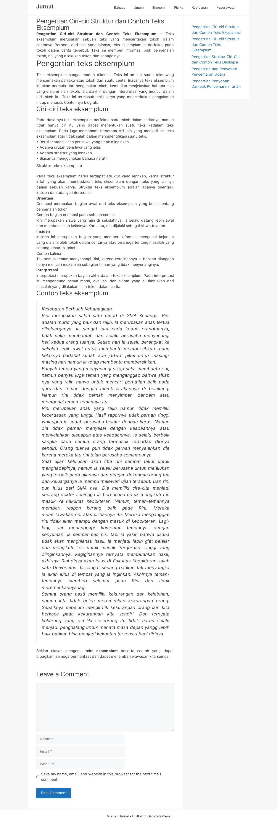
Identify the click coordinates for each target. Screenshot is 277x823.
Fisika (178, 7)
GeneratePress (159, 816)
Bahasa (119, 7)
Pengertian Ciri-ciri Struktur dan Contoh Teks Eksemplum (215, 44)
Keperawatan (226, 7)
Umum (139, 7)
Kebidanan (200, 7)
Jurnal (44, 6)
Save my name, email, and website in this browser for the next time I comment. (101, 777)
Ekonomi (159, 7)
